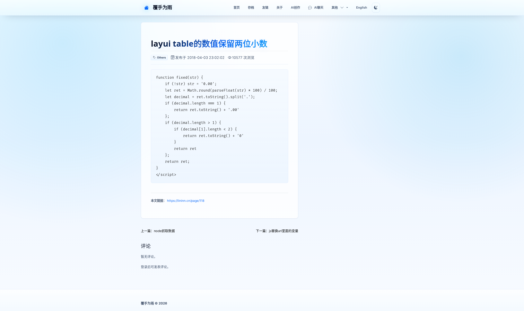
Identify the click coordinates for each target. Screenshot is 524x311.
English (361, 7)
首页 (237, 7)
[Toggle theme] (376, 8)
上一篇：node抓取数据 (158, 231)
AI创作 (295, 7)
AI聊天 (318, 7)
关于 (280, 7)
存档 (251, 7)
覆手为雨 (162, 7)
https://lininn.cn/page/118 (185, 201)
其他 (335, 7)
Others (161, 57)
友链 (265, 7)
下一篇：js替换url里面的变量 (277, 231)
